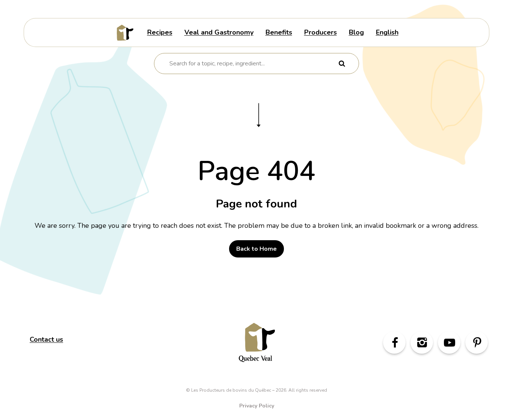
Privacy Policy (256, 405)
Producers (320, 32)
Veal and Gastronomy (218, 32)
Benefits (279, 32)
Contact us (46, 339)
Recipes (159, 32)
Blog (356, 32)
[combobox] (251, 63)
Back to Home (256, 249)
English (387, 32)
